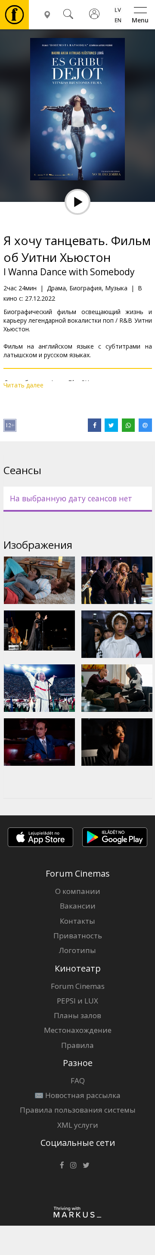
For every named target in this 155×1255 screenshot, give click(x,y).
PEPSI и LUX (77, 1001)
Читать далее (23, 385)
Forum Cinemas (78, 986)
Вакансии (78, 906)
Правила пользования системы (78, 1110)
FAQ (78, 1080)
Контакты (77, 921)
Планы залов (77, 1015)
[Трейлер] (77, 202)
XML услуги (77, 1125)
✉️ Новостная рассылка (77, 1095)
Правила (77, 1045)
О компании (77, 891)
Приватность (77, 935)
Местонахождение (78, 1030)
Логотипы (77, 950)
